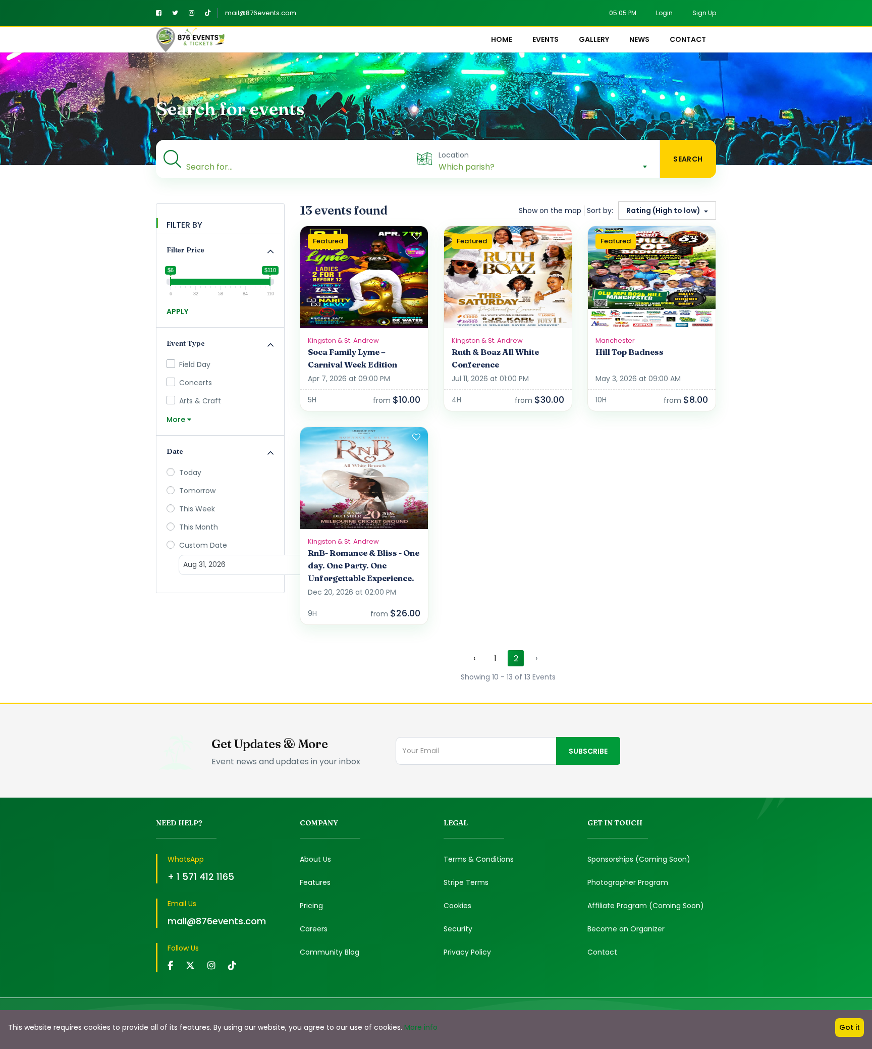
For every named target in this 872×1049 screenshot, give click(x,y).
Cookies (457, 906)
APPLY (177, 311)
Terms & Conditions (479, 859)
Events (545, 39)
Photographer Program (627, 882)
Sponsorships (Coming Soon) (638, 859)
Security (458, 929)
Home (501, 39)
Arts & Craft (200, 401)
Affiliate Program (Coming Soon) (645, 906)
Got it (849, 1027)
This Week (196, 509)
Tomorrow (196, 491)
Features (315, 882)
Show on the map (550, 210)
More (177, 419)
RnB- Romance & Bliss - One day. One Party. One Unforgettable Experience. (363, 565)
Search (688, 159)
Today (189, 472)
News (639, 39)
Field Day (194, 364)
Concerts (195, 383)
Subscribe (588, 751)
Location (454, 155)
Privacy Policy (467, 952)
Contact (688, 39)
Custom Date (202, 545)
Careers (314, 929)
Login (664, 13)
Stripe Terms (466, 882)
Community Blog (329, 952)
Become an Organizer (626, 929)
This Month (197, 527)
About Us (315, 859)
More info (421, 1027)
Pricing (311, 906)
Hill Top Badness (629, 352)
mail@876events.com (260, 13)
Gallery (594, 39)
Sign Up (704, 13)
